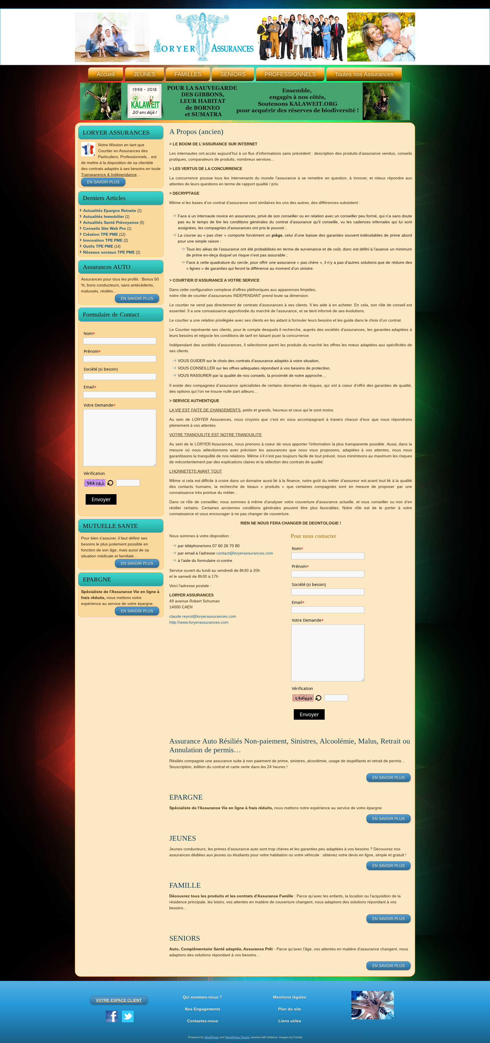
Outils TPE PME (98, 246)
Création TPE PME (100, 234)
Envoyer (101, 499)
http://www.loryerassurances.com (199, 622)
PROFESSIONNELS (290, 74)
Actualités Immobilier (103, 216)
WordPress (211, 1037)
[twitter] (128, 1016)
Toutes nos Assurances (364, 74)
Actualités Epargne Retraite (109, 210)
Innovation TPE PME (102, 240)
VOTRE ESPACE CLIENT (119, 1000)
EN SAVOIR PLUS (103, 182)
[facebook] (111, 1016)
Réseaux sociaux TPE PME (109, 252)
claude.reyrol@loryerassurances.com (202, 616)
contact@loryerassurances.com (244, 553)
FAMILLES (187, 74)
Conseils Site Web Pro (104, 228)
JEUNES (144, 74)
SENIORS (233, 74)
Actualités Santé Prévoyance (111, 222)
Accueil (106, 74)
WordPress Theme (237, 1037)
